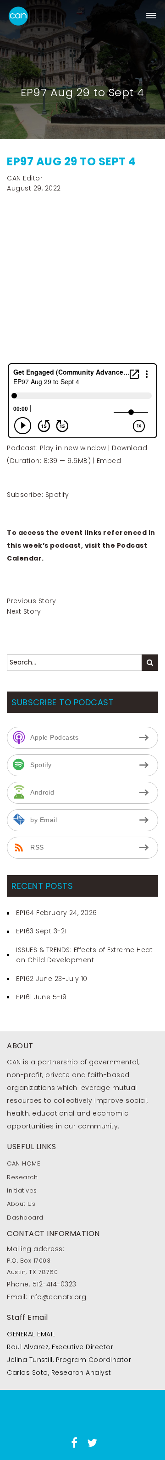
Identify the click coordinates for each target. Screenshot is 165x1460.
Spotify (57, 494)
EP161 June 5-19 (41, 997)
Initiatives (22, 1190)
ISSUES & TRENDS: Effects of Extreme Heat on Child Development (84, 954)
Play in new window (73, 447)
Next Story (24, 611)
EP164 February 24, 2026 (56, 912)
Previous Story (31, 600)
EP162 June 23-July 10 (52, 978)
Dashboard (25, 1217)
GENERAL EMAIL (31, 1334)
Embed (109, 460)
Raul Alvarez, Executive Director (60, 1346)
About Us (21, 1203)
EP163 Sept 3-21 (41, 931)
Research (22, 1177)
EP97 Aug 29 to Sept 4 (71, 161)
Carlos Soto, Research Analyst (59, 1372)
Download (129, 447)
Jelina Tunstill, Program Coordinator (69, 1359)
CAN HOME (23, 1163)
